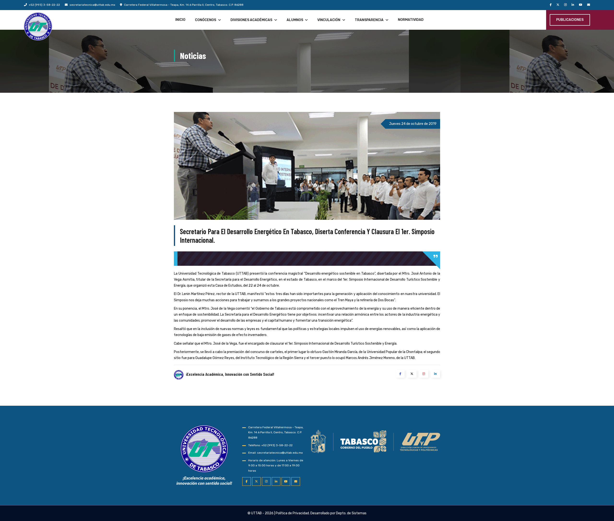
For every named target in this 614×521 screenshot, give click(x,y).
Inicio (180, 20)
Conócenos (205, 20)
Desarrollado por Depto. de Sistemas (338, 513)
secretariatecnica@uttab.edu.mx (92, 4)
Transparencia (369, 20)
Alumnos (295, 20)
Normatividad (411, 20)
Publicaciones (570, 20)
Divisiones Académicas (251, 20)
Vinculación (328, 20)
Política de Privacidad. (293, 513)
